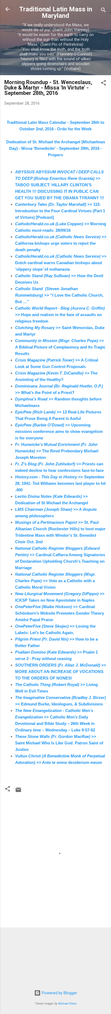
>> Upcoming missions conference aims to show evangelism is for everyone (59, 431)
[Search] (103, 11)
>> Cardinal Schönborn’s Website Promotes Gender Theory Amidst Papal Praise (59, 613)
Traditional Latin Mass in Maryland (55, 12)
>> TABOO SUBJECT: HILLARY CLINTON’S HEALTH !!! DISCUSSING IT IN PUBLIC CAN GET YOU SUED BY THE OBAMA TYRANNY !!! (60, 185)
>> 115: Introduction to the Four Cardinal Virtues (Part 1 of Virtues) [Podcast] (60, 211)
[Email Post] (18, 791)
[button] (103, 83)
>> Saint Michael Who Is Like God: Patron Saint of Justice (59, 743)
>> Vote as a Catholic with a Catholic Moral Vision (55, 580)
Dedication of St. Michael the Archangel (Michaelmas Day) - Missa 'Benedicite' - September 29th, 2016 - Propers (55, 148)
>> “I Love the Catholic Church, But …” (59, 295)
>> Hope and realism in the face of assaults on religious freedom (60, 314)
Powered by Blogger (59, 992)
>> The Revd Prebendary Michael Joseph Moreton (56, 451)
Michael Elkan (67, 1003)
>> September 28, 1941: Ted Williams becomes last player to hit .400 (60, 483)
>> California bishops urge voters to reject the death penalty (60, 243)
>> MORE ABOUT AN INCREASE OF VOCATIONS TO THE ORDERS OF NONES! (60, 671)
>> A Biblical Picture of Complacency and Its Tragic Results (60, 347)
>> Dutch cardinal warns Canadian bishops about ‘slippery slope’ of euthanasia (60, 262)
